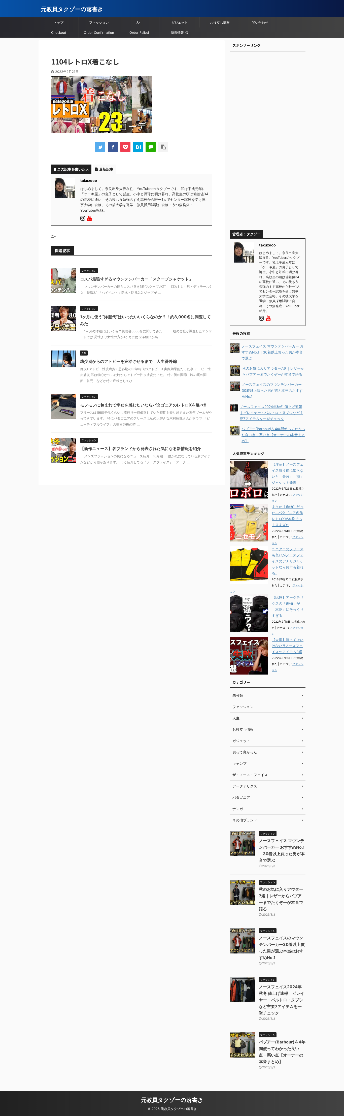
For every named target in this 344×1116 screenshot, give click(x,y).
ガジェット (179, 22)
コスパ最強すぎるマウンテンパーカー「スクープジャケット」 (136, 278)
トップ (58, 22)
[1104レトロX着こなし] (138, 147)
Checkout (58, 32)
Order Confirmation (99, 32)
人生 (139, 22)
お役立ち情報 (220, 22)
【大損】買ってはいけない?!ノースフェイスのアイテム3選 (287, 645)
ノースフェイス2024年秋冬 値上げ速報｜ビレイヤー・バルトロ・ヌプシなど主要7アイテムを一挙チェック (281, 999)
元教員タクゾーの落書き (72, 9)
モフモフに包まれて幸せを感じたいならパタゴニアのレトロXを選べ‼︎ (143, 404)
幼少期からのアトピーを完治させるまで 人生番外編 (128, 361)
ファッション (99, 22)
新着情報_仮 (180, 32)
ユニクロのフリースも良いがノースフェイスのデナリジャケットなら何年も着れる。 (287, 561)
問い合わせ (260, 22)
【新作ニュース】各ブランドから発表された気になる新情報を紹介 (140, 448)
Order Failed (139, 32)
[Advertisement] (267, 142)
